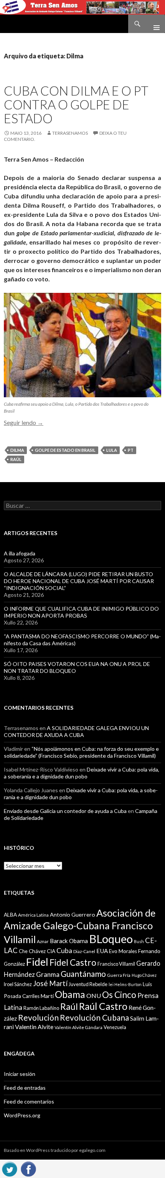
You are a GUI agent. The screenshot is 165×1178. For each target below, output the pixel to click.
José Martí (50, 983)
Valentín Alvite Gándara (78, 1027)
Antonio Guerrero (72, 914)
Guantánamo (83, 973)
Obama (70, 994)
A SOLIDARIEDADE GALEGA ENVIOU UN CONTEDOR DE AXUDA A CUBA (76, 731)
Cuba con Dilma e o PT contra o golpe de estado (76, 104)
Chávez (37, 951)
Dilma (17, 450)
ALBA (10, 915)
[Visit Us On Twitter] (9, 1167)
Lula (111, 450)
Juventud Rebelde (88, 984)
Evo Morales (123, 951)
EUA (102, 950)
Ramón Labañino (41, 1008)
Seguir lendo (23, 422)
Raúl (15, 459)
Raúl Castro (103, 1006)
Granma (47, 974)
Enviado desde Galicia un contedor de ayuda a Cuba (65, 811)
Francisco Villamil (116, 964)
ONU (93, 995)
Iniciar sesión (19, 1074)
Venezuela (115, 1027)
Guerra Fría (118, 975)
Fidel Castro (73, 962)
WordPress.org (22, 1115)
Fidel (37, 961)
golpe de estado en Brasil (65, 450)
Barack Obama (69, 940)
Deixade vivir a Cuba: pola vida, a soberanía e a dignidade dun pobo (81, 773)
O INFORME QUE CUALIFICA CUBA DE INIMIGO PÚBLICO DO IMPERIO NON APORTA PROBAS (81, 612)
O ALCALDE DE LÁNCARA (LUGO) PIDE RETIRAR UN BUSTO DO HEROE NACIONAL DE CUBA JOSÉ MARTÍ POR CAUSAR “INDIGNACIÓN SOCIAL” (79, 581)
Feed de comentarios (29, 1101)
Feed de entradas (25, 1087)
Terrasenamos (70, 133)
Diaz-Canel (84, 951)
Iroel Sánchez (18, 984)
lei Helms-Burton (125, 984)
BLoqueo (111, 938)
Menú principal (153, 24)
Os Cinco (119, 995)
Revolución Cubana (94, 1018)
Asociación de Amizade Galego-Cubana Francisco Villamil (79, 926)
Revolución (38, 1018)
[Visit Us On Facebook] (28, 1167)
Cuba (64, 951)
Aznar (43, 941)
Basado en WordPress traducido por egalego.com (55, 1150)
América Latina (33, 915)
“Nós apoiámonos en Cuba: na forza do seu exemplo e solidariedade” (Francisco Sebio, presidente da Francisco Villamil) (81, 752)
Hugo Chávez (144, 975)
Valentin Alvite (34, 1026)
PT (131, 450)
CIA (51, 951)
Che (23, 951)
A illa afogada (19, 553)
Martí (47, 996)
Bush (139, 941)
